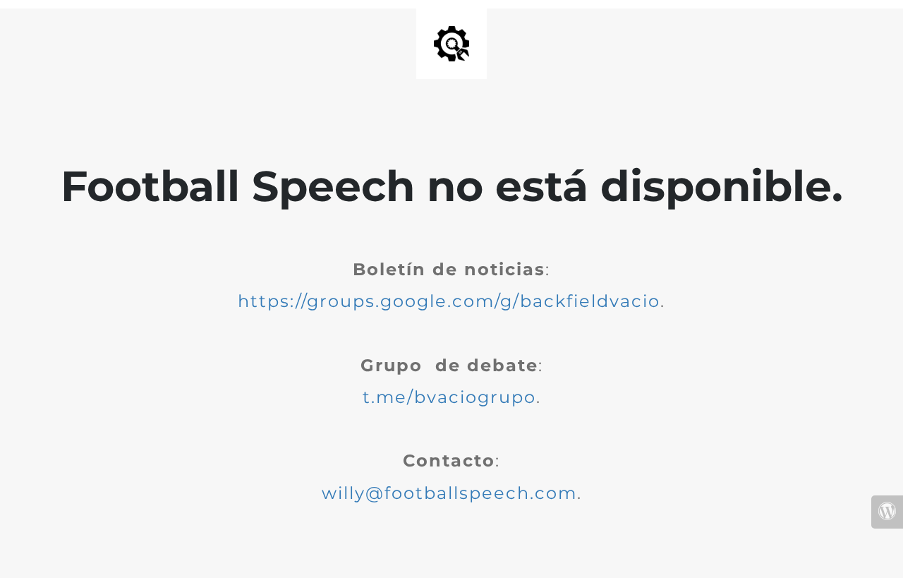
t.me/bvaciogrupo (449, 397)
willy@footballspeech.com (449, 493)
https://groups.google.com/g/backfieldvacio (449, 301)
